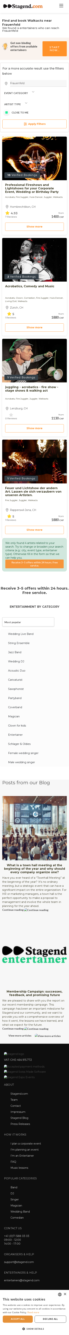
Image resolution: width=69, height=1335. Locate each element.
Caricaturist (15, 679)
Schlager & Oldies (19, 744)
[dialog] (34, 1312)
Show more (34, 226)
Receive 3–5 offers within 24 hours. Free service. (34, 564)
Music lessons (19, 1167)
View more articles (20, 1035)
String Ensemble (19, 643)
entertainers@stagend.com (22, 1280)
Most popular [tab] (12, 622)
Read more (33, 1312)
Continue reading (13, 909)
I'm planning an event (24, 1149)
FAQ (13, 1161)
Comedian (17, 1217)
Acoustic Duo (16, 670)
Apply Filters (36, 124)
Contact (15, 1105)
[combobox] (60, 1294)
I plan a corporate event (25, 1143)
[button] (34, 1329)
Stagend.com (19, 1093)
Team (14, 1099)
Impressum (17, 1112)
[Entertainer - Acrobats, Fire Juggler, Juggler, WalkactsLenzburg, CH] (34, 360)
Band (13, 1187)
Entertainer (15, 734)
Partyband (15, 698)
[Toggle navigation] (61, 6)
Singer (14, 1199)
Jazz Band (14, 652)
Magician (14, 716)
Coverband (15, 707)
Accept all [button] (18, 1319)
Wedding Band (20, 1211)
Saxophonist (16, 689)
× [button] (64, 1294)
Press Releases (20, 1124)
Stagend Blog (19, 1118)
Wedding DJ (16, 661)
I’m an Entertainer (22, 1155)
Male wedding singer (21, 762)
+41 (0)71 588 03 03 (16, 1236)
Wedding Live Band (20, 634)
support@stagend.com (19, 1262)
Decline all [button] (50, 1319)
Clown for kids (17, 725)
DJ (12, 1193)
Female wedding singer (23, 753)
